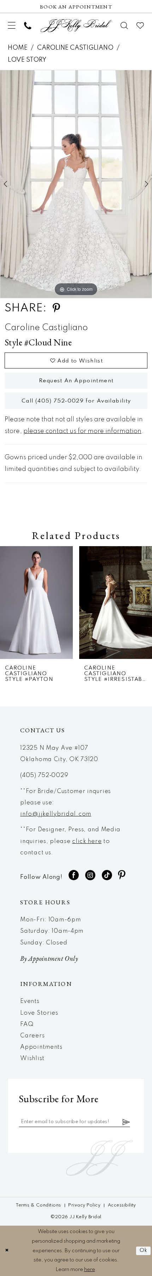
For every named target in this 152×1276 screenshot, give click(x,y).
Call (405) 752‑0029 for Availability (76, 401)
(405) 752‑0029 (44, 775)
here (89, 1269)
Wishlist (32, 1058)
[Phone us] (28, 25)
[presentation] (36, 602)
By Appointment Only (49, 958)
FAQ (26, 1024)
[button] (12, 25)
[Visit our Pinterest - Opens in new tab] (121, 875)
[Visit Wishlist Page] (140, 25)
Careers (32, 1036)
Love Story (27, 60)
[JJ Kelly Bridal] (76, 25)
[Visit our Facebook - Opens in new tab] (74, 875)
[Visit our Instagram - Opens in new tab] (90, 875)
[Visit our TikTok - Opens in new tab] (107, 875)
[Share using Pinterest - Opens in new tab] (56, 308)
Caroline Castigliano (75, 48)
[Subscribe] (126, 1122)
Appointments (41, 1047)
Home (18, 48)
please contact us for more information (82, 431)
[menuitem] (12, 25)
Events (29, 1001)
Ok (144, 1250)
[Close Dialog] (6, 1251)
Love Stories (39, 1013)
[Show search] (125, 25)
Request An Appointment (76, 381)
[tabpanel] (76, 184)
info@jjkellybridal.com (55, 814)
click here (86, 841)
